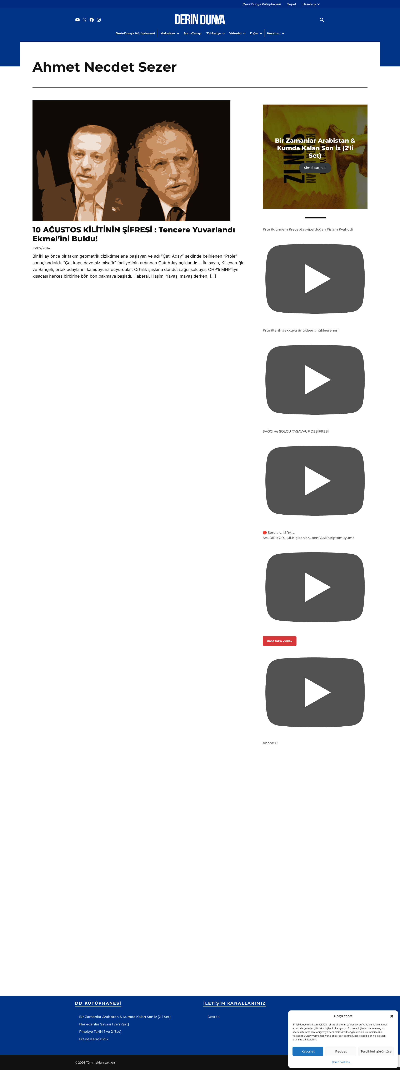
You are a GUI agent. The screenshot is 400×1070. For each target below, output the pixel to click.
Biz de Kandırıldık (94, 1039)
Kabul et (308, 1051)
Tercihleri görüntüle (376, 1051)
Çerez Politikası (341, 1062)
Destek (214, 1017)
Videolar (235, 33)
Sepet (291, 4)
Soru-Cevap (192, 33)
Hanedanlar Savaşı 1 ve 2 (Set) (104, 1024)
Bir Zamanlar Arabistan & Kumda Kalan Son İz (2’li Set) (125, 1017)
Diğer (254, 33)
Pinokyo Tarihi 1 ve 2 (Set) (100, 1032)
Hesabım (309, 4)
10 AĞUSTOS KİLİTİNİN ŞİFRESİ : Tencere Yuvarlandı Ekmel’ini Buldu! (133, 234)
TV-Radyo (213, 33)
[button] (392, 1016)
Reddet (341, 1051)
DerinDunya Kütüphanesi (262, 4)
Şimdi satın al (315, 168)
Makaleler (167, 33)
